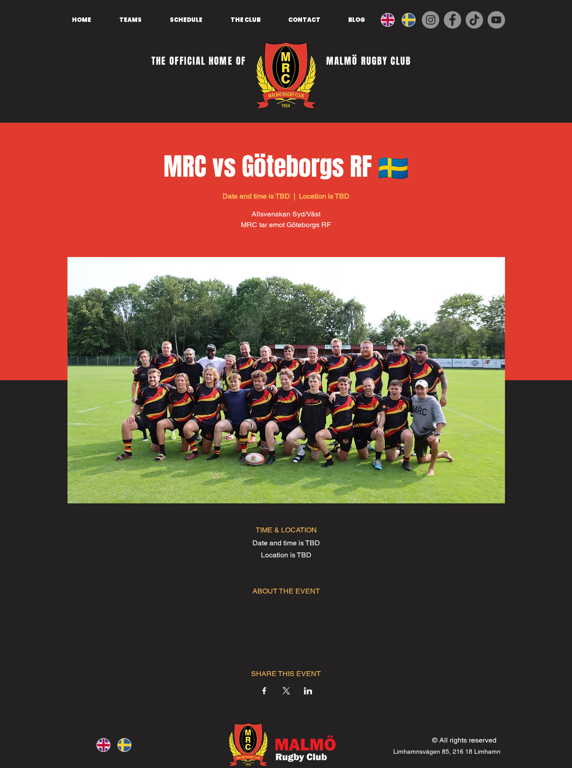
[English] (390, 19)
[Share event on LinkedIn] (308, 690)
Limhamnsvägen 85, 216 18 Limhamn (446, 751)
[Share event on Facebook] (264, 690)
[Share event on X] (286, 690)
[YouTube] (496, 20)
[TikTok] (474, 20)
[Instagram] (430, 20)
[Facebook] (452, 20)
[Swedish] (411, 19)
